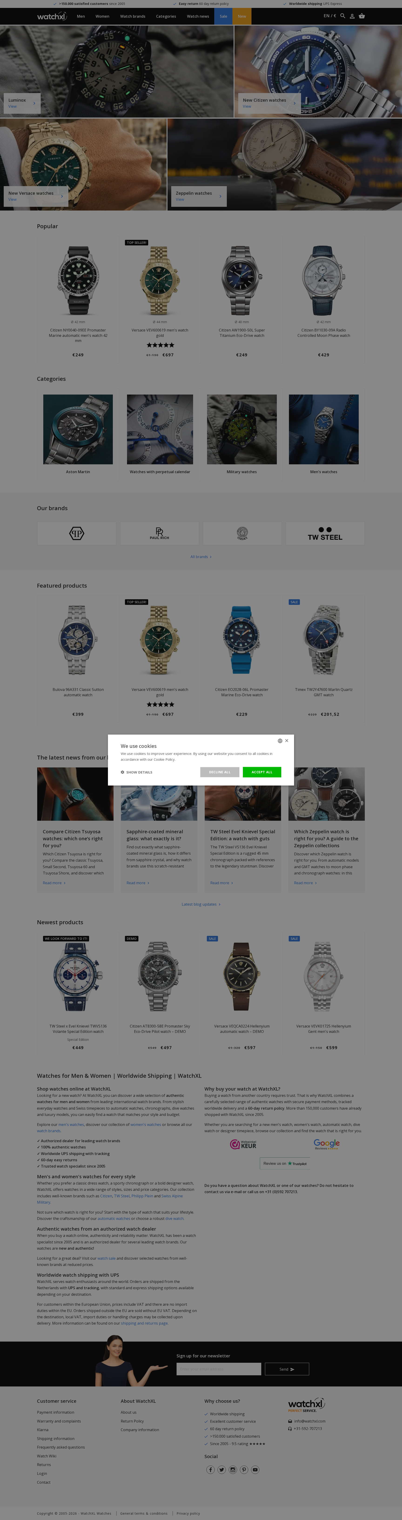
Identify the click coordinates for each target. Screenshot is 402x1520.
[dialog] (201, 760)
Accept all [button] (262, 772)
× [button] (286, 740)
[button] (136, 772)
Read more (185, 759)
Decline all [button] (220, 772)
